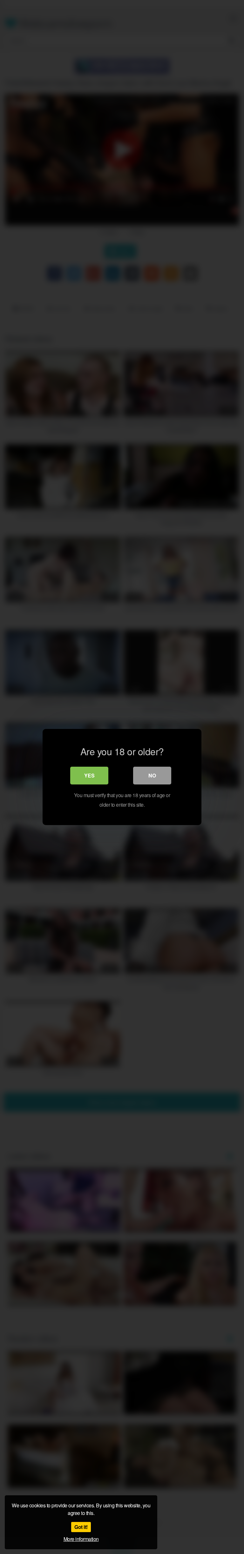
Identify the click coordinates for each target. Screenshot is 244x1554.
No (152, 775)
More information (81, 1539)
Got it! (81, 1527)
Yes (89, 775)
